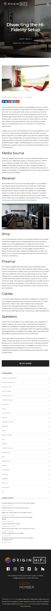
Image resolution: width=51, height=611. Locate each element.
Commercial (6, 413)
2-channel (5, 404)
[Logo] (15, 4)
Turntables (5, 470)
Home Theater (7, 391)
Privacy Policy (35, 604)
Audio (27, 97)
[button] (3, 101)
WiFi (3, 457)
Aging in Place (7, 435)
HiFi (31, 97)
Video (3, 430)
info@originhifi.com (20, 578)
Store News (5, 487)
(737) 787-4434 (33, 578)
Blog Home (26, 363)
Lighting (5, 474)
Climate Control (7, 448)
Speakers (5, 478)
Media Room (6, 461)
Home (21, 39)
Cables (4, 443)
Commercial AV (7, 395)
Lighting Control (7, 422)
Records (4, 465)
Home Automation (8, 382)
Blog (28, 39)
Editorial (4, 483)
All (3, 492)
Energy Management (9, 378)
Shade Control (7, 387)
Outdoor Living (7, 400)
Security (4, 417)
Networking (6, 452)
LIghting (5, 426)
